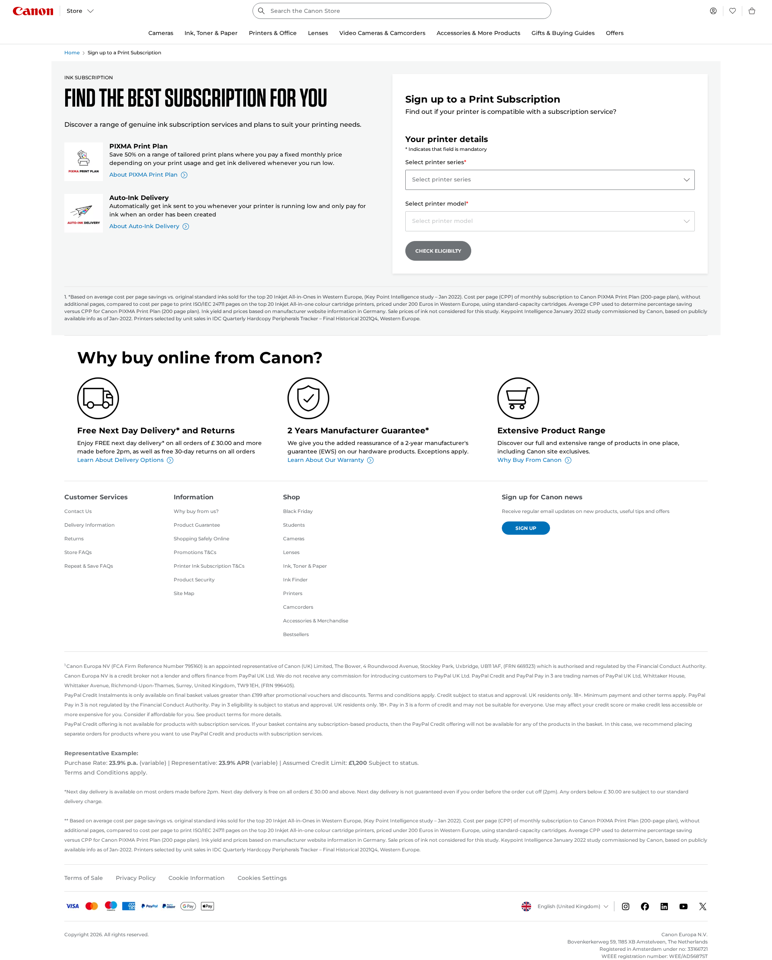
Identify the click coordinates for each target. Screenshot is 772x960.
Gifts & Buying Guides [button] (563, 33)
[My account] (713, 10)
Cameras (293, 539)
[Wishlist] (732, 10)
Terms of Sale (83, 878)
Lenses (291, 552)
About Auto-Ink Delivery (144, 226)
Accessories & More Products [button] (478, 33)
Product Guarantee (197, 525)
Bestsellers (296, 634)
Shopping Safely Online (201, 539)
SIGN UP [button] (525, 528)
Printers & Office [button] (273, 33)
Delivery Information (89, 525)
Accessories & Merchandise (315, 621)
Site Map (184, 593)
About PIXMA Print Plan (143, 174)
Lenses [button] (318, 33)
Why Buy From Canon (529, 460)
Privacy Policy (136, 878)
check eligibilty (438, 251)
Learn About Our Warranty (325, 460)
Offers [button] (615, 33)
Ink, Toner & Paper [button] (211, 33)
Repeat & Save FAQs (88, 566)
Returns (74, 539)
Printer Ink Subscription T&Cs (209, 566)
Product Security (194, 580)
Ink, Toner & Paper (305, 566)
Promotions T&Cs (195, 552)
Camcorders (298, 607)
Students (294, 525)
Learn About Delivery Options (120, 460)
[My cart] (752, 10)
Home (72, 52)
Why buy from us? (196, 511)
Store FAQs (78, 552)
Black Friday (298, 511)
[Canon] (33, 11)
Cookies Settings (262, 878)
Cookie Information (196, 878)
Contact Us (78, 511)
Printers (292, 593)
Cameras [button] (160, 33)
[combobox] (402, 11)
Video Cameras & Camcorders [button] (382, 33)
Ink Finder (295, 580)
